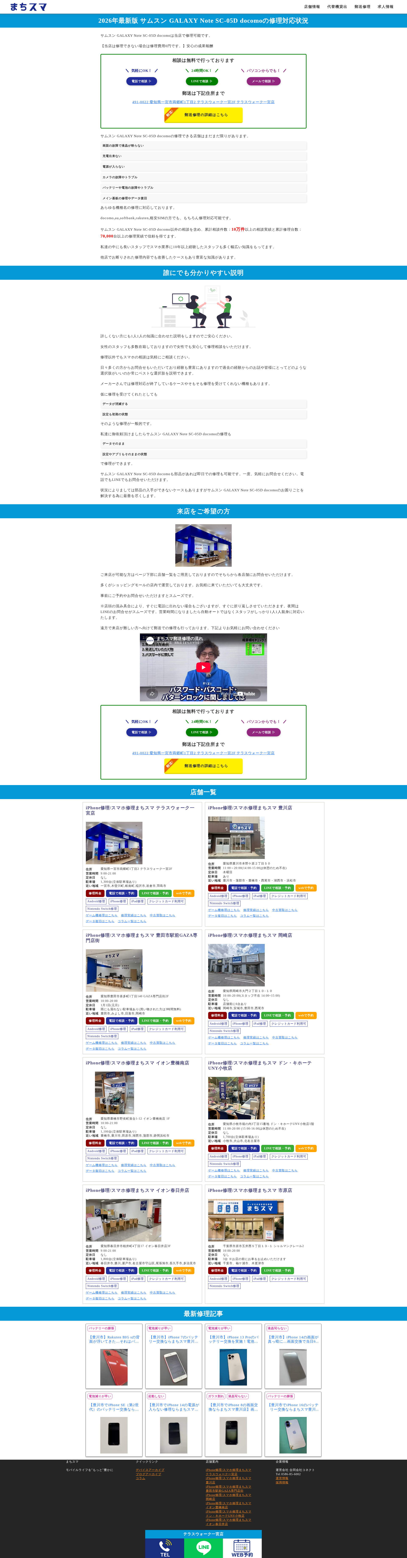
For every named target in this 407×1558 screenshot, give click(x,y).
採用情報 (282, 1482)
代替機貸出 (337, 7)
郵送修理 (363, 7)
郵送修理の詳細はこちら (206, 115)
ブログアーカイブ (148, 1474)
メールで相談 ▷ (263, 81)
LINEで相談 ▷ (202, 81)
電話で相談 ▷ (142, 81)
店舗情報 (312, 7)
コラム (140, 1478)
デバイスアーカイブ (150, 1470)
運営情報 (282, 1478)
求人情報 (386, 7)
